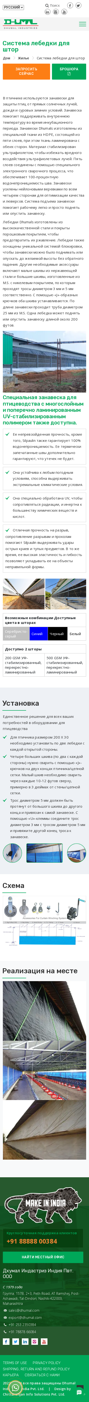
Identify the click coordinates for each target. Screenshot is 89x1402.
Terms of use (15, 1363)
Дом (6, 58)
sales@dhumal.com (24, 1310)
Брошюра (69, 69)
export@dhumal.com (25, 1317)
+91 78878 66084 (22, 1332)
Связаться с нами (42, 1375)
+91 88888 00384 (32, 1241)
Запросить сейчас (26, 71)
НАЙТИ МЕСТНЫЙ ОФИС (43, 1257)
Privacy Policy (47, 1363)
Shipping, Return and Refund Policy (36, 1369)
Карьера (11, 1375)
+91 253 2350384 (22, 1324)
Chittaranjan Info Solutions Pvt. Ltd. (34, 1394)
